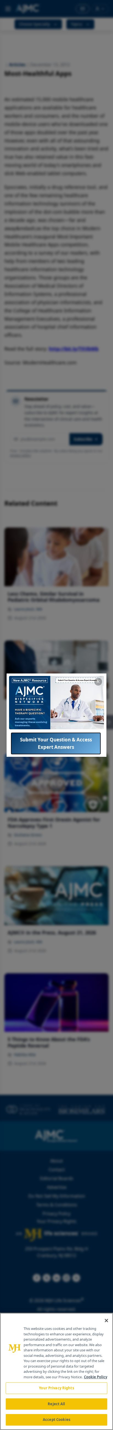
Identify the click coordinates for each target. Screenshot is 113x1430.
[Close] (106, 1320)
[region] (56, 1371)
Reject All (56, 1403)
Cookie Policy (95, 1376)
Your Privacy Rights (56, 1387)
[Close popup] (98, 682)
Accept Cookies (56, 1419)
